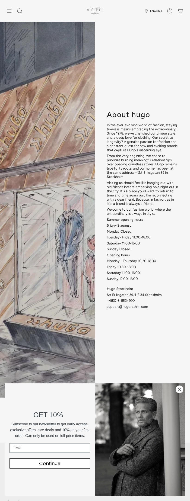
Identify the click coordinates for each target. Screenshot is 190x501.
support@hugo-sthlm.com (127, 307)
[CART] (180, 11)
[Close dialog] (179, 389)
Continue (49, 463)
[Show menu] (9, 11)
